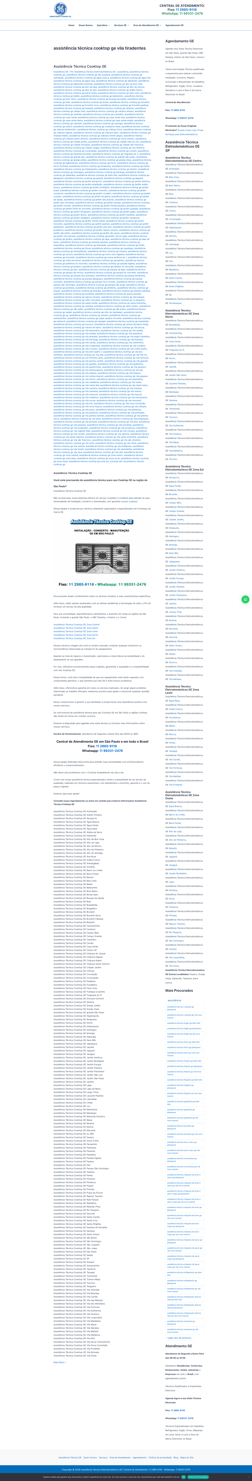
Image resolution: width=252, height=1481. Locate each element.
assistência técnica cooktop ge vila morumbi (119, 400)
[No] (248, 1477)
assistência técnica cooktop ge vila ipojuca (119, 373)
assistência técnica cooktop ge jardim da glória (86, 196)
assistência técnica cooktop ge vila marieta (119, 388)
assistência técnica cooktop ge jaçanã (84, 178)
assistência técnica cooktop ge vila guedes (75, 364)
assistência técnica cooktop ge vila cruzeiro (75, 348)
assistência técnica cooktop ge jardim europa (98, 202)
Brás (171, 194)
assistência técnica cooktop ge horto (97, 163)
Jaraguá (173, 865)
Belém (172, 726)
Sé (170, 294)
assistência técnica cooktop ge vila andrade (75, 336)
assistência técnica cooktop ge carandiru (103, 114)
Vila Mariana (175, 679)
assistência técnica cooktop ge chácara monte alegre (95, 135)
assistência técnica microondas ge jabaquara (182, 1159)
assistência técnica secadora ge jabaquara (181, 1322)
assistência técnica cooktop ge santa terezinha (122, 303)
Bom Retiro (174, 185)
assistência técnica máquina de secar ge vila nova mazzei (184, 1249)
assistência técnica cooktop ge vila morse (74, 400)
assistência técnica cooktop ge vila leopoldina (120, 379)
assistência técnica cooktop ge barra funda (75, 93)
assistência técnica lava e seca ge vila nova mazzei (183, 1151)
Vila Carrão (174, 759)
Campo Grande (176, 511)
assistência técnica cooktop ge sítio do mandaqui (97, 312)
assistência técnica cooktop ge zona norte (98, 458)
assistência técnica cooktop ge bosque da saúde (101, 99)
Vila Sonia (174, 966)
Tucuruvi (173, 417)
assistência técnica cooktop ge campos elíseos (110, 111)
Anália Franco (175, 709)
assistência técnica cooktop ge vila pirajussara (125, 418)
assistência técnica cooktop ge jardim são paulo (96, 233)
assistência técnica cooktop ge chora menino (111, 138)
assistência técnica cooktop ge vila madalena (76, 382)
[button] (108, 25)
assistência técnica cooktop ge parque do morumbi (110, 272)
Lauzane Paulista (177, 383)
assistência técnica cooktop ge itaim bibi (96, 175)
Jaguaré (173, 856)
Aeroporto (174, 477)
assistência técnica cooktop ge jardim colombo (83, 190)
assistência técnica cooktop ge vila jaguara (126, 376)
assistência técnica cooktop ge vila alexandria (76, 330)
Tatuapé (173, 751)
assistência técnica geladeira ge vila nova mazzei (182, 1119)
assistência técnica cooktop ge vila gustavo (124, 367)
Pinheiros (173, 907)
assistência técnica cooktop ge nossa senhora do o (101, 257)
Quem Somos (90, 1457)
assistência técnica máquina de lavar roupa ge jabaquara (183, 1224)
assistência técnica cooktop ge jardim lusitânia (111, 214)
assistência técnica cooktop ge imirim (130, 166)
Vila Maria (174, 442)
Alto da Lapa (175, 831)
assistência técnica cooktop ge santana (73, 306)
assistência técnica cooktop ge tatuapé (86, 321)
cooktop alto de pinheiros (123, 461)
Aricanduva (174, 717)
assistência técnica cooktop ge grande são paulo (110, 157)
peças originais (129, 501)
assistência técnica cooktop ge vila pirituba (75, 421)
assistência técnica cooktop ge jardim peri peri (88, 227)
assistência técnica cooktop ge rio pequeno (123, 300)
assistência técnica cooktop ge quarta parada (118, 293)
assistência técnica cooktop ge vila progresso (112, 428)
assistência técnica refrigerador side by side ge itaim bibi (184, 1298)
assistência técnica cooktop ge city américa (122, 147)
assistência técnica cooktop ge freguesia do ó (115, 154)
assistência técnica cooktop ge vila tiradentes (109, 446)
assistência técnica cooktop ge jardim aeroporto (78, 181)
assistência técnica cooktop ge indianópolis (75, 169)
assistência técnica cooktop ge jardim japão (114, 211)
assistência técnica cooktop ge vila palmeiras (118, 409)
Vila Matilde (175, 776)
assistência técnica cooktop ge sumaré (88, 315)
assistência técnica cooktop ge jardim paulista (87, 224)
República (174, 269)
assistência (123, 71)
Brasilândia (174, 324)
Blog (176, 1457)
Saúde (172, 654)
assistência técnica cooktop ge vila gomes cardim (78, 361)
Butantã (173, 848)
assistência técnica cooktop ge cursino (117, 151)
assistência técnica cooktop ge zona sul (89, 461)
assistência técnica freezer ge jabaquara (184, 1066)
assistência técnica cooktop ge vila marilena (76, 391)
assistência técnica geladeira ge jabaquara (181, 1110)
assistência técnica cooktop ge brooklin (129, 102)
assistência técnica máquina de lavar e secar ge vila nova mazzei (183, 1184)
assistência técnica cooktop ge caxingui (103, 123)
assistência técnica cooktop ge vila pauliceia (76, 412)
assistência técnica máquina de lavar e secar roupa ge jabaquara (183, 1192)
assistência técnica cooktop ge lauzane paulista (84, 242)
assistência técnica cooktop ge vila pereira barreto (79, 415)
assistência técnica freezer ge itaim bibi (184, 1061)
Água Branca (175, 806)
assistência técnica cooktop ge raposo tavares (77, 297)
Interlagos (174, 536)
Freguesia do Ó (176, 350)
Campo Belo (175, 502)
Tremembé (174, 408)
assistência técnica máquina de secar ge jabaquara (184, 1241)
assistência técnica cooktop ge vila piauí (80, 418)
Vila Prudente (175, 784)
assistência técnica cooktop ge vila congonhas (77, 345)
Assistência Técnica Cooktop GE (80, 66)
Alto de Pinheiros (177, 840)
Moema (172, 620)
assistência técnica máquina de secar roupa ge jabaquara (183, 1257)
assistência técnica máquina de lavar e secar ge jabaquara (183, 1176)
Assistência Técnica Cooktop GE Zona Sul (74, 638)
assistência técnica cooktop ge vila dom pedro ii (78, 351)
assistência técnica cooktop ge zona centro (101, 455)
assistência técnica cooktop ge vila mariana (75, 388)
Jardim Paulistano (178, 595)
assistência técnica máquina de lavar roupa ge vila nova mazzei (183, 1233)
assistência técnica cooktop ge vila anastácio (119, 333)
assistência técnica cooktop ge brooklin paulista (124, 105)
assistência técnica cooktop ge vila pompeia (109, 425)
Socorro (173, 662)
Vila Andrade (175, 670)
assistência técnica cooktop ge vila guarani (126, 361)
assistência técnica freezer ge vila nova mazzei (184, 1072)
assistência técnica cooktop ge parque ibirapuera (120, 275)
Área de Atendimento (120, 1457)
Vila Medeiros (175, 450)
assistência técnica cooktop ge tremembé (127, 321)
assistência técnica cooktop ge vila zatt (103, 452)
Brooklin (173, 494)
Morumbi (173, 628)
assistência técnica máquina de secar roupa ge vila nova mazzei (183, 1265)
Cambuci (173, 202)
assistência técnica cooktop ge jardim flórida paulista (98, 205)
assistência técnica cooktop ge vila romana (113, 431)
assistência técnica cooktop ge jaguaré (123, 178)
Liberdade (174, 244)
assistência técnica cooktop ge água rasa (74, 80)
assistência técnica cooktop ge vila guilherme (120, 364)
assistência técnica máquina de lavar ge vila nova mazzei (184, 1216)
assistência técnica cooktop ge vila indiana (75, 373)
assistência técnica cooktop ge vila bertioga (76, 339)
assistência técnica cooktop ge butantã (73, 108)
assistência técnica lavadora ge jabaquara (180, 1127)
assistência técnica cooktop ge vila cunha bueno (123, 348)
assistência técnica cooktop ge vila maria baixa (124, 385)
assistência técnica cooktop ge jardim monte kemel (79, 221)
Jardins (172, 603)
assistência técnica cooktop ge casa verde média (108, 120)
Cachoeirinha (175, 333)
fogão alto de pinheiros (179, 1338)
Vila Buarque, (175, 303)
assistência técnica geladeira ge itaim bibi (183, 1102)
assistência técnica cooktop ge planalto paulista (126, 290)
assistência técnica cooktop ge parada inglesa (112, 263)
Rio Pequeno (175, 932)
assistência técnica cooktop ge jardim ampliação (78, 184)
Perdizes (173, 890)
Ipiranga (173, 544)
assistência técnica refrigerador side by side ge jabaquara (184, 1306)
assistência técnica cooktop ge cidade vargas (76, 147)
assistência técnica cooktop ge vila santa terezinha (110, 437)
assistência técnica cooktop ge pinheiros (95, 287)
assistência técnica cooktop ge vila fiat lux (125, 354)
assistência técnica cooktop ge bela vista (118, 93)
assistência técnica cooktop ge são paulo (105, 309)
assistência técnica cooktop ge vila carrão (75, 342)
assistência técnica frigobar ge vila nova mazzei (184, 1094)
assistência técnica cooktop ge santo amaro (116, 306)
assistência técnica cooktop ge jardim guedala (115, 208)
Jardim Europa (176, 578)
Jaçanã (172, 366)
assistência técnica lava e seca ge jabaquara (181, 1143)
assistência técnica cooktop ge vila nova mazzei (78, 406)
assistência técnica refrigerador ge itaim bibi (184, 1273)
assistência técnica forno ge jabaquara (183, 1047)
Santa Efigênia (176, 286)
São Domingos (176, 940)
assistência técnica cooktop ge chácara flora (99, 129)
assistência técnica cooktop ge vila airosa (123, 327)
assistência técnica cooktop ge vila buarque (121, 339)
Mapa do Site (186, 1457)
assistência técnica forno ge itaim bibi (183, 1042)
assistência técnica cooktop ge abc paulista (88, 74)
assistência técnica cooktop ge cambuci (114, 108)
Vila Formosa (175, 768)
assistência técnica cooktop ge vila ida (123, 370)
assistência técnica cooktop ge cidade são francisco (117, 144)
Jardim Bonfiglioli (177, 873)
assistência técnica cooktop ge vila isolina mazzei (78, 376)
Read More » (60, 1362)
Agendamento (140, 1457)
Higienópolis (175, 227)
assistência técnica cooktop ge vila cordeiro (123, 345)
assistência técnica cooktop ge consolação (75, 151)
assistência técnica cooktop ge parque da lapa (102, 269)
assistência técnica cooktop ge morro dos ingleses (99, 254)
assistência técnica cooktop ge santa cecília (76, 303)
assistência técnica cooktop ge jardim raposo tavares (91, 230)
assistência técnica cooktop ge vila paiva (74, 409)
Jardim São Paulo (177, 375)
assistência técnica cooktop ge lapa (91, 239)
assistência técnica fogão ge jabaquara (184, 1028)
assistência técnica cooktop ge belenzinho (102, 96)
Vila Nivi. (173, 459)
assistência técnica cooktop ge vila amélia (75, 333)
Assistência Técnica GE (70, 1457)
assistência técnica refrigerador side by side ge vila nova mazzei (184, 1314)
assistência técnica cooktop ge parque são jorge (100, 284)
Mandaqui (174, 392)
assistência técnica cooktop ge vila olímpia (124, 406)
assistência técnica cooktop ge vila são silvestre (116, 440)
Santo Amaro (175, 645)
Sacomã (173, 637)
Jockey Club (175, 612)
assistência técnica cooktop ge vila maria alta (76, 385)
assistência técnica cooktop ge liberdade (85, 245)
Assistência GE (61, 71)
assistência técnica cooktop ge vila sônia (115, 443)
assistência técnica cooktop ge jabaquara (180, 1008)
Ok (183, 1477)
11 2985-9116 (186, 10)
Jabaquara (174, 561)
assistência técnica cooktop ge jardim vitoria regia (102, 236)
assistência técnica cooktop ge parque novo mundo (89, 281)
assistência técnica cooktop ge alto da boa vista (118, 84)
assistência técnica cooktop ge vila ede (83, 354)
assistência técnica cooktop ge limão (125, 245)
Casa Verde (174, 341)
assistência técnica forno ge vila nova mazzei (183, 1054)
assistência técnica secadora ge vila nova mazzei (182, 1330)
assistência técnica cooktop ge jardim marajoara (115, 217)
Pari (171, 261)
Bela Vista (174, 177)
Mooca (172, 734)
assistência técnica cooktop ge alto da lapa (75, 87)
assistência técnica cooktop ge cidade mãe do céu (113, 141)
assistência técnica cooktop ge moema (107, 251)
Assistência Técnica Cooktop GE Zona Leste (76, 631)
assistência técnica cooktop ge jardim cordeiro (88, 193)
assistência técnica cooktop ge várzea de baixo (77, 327)
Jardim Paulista (176, 586)
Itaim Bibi (173, 553)
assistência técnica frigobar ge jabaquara (180, 1086)
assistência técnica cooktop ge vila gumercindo (77, 367)
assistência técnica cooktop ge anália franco (120, 90)
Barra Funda (175, 823)
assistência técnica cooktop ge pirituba (81, 290)
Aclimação (174, 168)
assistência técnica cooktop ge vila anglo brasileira (124, 336)
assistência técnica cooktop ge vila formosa (126, 357)
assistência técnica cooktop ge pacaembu (103, 260)
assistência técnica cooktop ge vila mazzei (120, 394)
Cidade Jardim (176, 519)
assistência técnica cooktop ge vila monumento (123, 397)
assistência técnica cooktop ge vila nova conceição (119, 403)
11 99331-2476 (191, 13)
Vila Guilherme (176, 425)
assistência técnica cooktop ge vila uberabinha (108, 449)
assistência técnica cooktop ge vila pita (118, 421)
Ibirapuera (174, 528)
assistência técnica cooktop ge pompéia (74, 293)
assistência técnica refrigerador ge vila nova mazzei (183, 1289)
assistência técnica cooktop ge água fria (130, 77)
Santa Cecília (175, 278)
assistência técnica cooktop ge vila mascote (76, 394)
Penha (172, 742)
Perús (171, 898)
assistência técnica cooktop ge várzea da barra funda (121, 324)
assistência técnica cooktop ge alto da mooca (121, 87)
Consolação (175, 219)
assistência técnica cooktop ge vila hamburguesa (78, 370)
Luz (170, 252)
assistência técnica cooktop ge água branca (87, 77)
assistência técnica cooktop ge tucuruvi (73, 324)
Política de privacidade (160, 1457)
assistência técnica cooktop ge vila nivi (73, 403)
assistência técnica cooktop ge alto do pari (75, 90)
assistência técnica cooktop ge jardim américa (126, 181)
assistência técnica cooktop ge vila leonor (74, 379)
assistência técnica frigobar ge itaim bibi (184, 1080)
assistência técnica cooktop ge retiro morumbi (77, 300)
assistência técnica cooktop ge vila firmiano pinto (78, 357)
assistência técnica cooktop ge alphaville (116, 80)
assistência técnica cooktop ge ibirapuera (90, 166)
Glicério (173, 236)
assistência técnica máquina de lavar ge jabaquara (184, 1208)
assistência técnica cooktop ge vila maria (120, 382)
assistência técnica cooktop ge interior (117, 169)
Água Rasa (174, 700)
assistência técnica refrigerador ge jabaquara (182, 1281)
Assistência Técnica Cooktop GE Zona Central (76, 624)
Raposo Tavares (177, 924)
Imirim (172, 358)
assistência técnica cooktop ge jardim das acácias (89, 199)
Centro (172, 210)
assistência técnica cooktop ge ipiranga (104, 172)
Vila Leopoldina (176, 957)
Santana (173, 400)
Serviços (103, 1457)
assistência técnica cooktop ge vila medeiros (76, 397)
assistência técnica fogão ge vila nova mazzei (183, 1035)
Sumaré (172, 949)
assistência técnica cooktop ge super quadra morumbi (94, 318)
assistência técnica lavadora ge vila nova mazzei (184, 1135)
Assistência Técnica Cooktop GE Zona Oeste (76, 628)
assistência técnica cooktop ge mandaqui (112, 248)
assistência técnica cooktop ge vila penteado (121, 412)
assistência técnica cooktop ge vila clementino (120, 342)
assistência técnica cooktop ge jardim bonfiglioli (85, 187)
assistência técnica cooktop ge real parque (122, 297)
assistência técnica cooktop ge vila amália (122, 330)
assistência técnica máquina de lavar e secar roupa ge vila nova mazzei (183, 1200)
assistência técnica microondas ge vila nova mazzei (183, 1167)
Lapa (171, 882)
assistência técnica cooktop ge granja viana (109, 160)
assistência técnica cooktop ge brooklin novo (76, 105)
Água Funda (175, 486)
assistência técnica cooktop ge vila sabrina (107, 434)
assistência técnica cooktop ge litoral (72, 248)
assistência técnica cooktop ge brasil (89, 102)
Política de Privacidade (198, 1477)
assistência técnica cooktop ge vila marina (120, 391)
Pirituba (173, 915)
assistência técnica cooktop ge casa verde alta (101, 117)
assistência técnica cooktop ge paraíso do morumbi (108, 266)
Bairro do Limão (177, 814)
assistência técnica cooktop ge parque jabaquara (78, 278)
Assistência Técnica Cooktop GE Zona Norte (76, 635)
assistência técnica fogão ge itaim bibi (183, 1023)
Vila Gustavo (175, 434)
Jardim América (177, 570)
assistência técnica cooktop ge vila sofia (74, 443)
